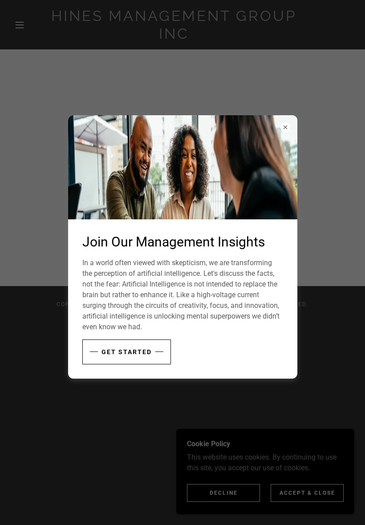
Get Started (126, 351)
